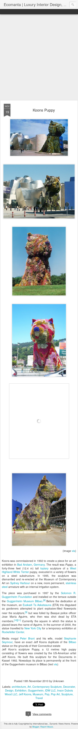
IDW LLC (50, 690)
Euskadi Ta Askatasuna (37, 605)
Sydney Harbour (20, 583)
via (73, 551)
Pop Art (55, 694)
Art (29, 686)
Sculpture (67, 694)
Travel (39, 698)
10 (15, 620)
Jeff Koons (25, 694)
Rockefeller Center (13, 632)
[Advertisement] (39, 57)
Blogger (35, 726)
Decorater (69, 686)
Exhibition (21, 690)
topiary (44, 568)
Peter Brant (27, 638)
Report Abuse (46, 726)
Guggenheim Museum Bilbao (24, 601)
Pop (47, 694)
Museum (38, 694)
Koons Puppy (44, 110)
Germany (39, 564)
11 (19, 620)
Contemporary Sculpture (47, 686)
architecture (19, 686)
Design (9, 690)
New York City (32, 628)
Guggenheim (36, 690)
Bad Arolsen (24, 564)
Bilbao (72, 642)
